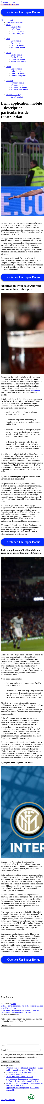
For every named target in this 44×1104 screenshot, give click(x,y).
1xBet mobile (16, 27)
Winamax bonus (17, 85)
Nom (3, 1045)
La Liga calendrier (8, 1100)
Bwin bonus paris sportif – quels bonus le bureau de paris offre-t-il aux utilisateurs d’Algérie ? (21, 1011)
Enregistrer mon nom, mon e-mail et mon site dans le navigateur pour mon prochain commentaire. (22, 1056)
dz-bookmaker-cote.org (10, 4)
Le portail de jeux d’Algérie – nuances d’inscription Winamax (20, 1073)
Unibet (8, 67)
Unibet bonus (16, 71)
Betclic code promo (18, 61)
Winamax (9, 81)
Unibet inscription (18, 73)
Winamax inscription (19, 87)
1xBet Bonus (16, 29)
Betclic (8, 53)
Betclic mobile (16, 55)
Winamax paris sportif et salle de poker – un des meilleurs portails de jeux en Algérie (24, 1069)
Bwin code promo (18, 47)
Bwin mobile (16, 41)
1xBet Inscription (17, 31)
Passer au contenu (8, 2)
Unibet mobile (16, 69)
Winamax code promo (19, 89)
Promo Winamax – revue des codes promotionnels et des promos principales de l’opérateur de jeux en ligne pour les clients (22, 1079)
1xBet (8, 25)
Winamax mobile (17, 83)
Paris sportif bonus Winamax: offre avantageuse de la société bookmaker (24, 1084)
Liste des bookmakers (14, 22)
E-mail (4, 1050)
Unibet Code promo (18, 75)
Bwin (8, 39)
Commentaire (7, 1025)
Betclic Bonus (16, 57)
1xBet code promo (18, 33)
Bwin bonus (15, 43)
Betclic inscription (18, 59)
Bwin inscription (17, 45)
